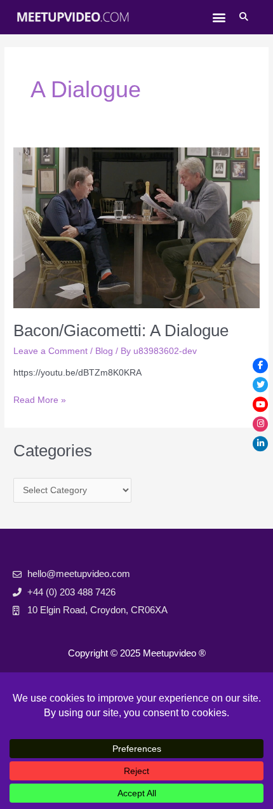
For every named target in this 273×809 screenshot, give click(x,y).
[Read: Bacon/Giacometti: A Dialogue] (136, 227)
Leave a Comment (50, 351)
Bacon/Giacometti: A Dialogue (121, 330)
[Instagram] (260, 424)
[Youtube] (260, 404)
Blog (104, 351)
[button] (218, 16)
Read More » (39, 399)
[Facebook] (260, 365)
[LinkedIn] (260, 443)
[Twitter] (260, 385)
